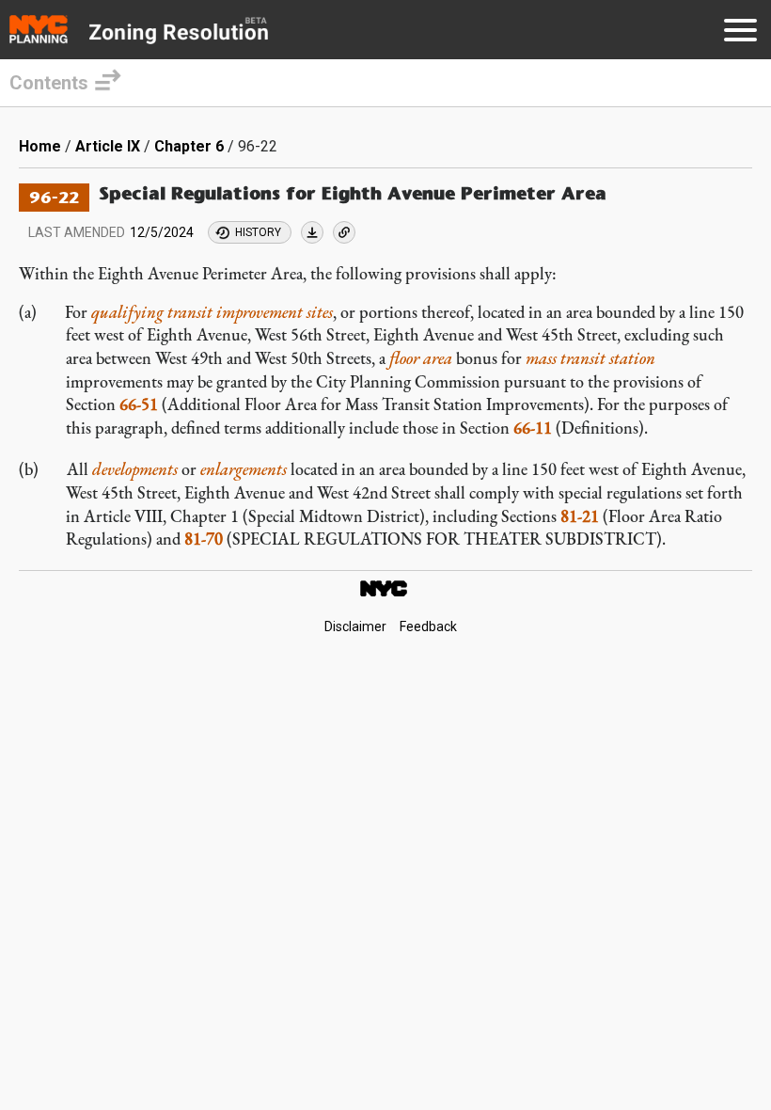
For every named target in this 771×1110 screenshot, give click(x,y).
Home (40, 146)
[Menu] (740, 33)
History (258, 232)
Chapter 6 (189, 146)
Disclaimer (355, 626)
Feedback (428, 626)
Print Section (312, 232)
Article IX (107, 146)
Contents (48, 82)
